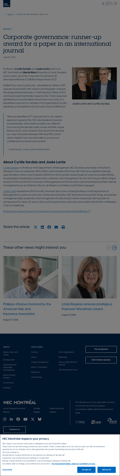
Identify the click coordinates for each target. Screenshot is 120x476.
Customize (7, 470)
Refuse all (106, 470)
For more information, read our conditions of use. (73, 464)
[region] (60, 455)
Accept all (86, 470)
